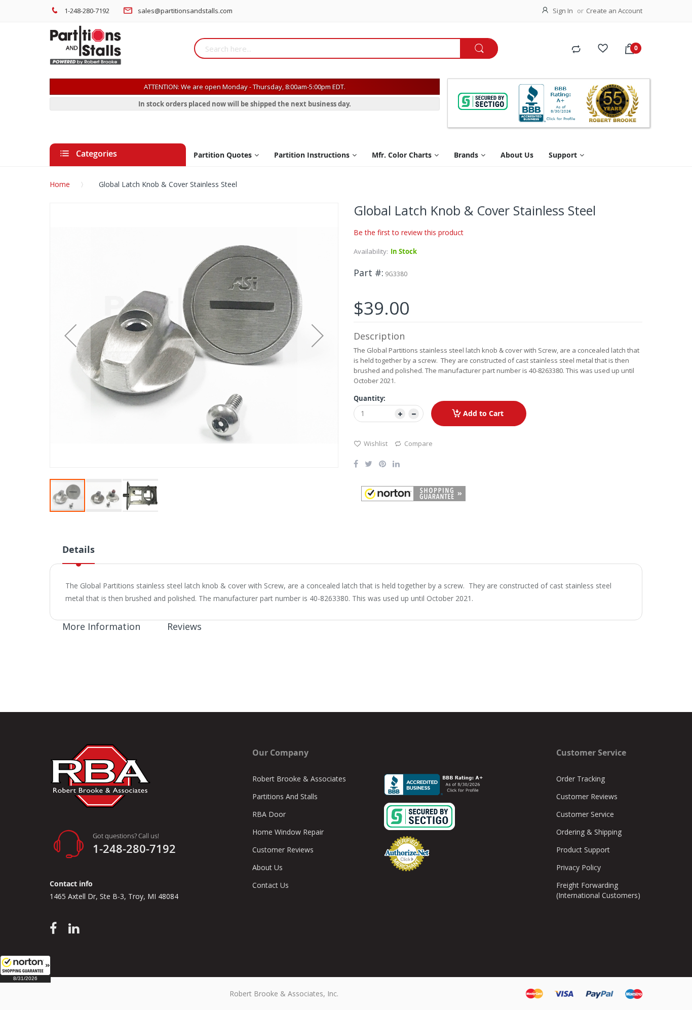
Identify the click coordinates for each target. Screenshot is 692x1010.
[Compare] (576, 50)
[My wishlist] (603, 50)
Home (60, 184)
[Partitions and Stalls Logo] (118, 50)
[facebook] (56, 929)
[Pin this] (382, 464)
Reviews (184, 626)
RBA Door (269, 814)
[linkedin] (73, 929)
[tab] (78, 553)
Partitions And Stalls (285, 796)
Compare (418, 443)
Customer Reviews (283, 849)
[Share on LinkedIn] (396, 464)
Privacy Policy (578, 867)
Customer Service (585, 814)
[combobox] (327, 48)
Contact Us (270, 885)
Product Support (583, 849)
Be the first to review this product (409, 232)
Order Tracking (580, 778)
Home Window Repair (288, 832)
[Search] (479, 49)
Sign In (563, 10)
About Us (267, 867)
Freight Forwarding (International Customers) (598, 890)
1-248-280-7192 (86, 10)
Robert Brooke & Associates (299, 778)
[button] (25, 969)
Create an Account (614, 10)
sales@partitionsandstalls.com (185, 10)
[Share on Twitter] (368, 464)
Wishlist (376, 443)
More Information (101, 626)
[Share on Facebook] (356, 464)
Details (78, 549)
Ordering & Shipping (589, 832)
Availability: (371, 251)
